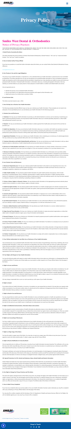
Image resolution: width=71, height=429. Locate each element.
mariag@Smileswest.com (8, 69)
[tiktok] (37, 427)
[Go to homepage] (8, 3)
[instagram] (34, 427)
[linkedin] (39, 427)
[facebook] (32, 427)
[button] (67, 3)
